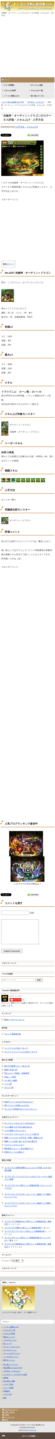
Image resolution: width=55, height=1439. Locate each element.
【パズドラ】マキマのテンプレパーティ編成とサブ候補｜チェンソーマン (28, 1195)
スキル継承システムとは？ (15, 1130)
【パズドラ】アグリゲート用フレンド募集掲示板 (24, 1231)
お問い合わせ (9, 1412)
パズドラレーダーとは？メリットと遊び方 (21, 1134)
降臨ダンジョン (9, 1337)
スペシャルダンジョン (11, 1353)
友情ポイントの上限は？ (14, 1152)
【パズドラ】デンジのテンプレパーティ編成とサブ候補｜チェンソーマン (28, 1204)
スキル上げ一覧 (37, 90)
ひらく (10, 264)
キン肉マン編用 (10, 1080)
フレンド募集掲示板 (12, 1034)
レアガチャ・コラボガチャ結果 (15, 1375)
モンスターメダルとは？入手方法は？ (19, 1123)
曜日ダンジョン (9, 1360)
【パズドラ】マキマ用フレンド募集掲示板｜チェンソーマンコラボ (28, 1186)
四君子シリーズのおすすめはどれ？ (19, 1102)
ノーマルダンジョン (10, 1357)
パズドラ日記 (8, 1384)
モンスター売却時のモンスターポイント (20, 1109)
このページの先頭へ (28, 1436)
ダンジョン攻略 (37, 85)
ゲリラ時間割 (9, 85)
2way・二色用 (10, 1077)
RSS (6, 1420)
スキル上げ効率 (10, 90)
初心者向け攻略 (9, 1381)
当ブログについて (11, 1410)
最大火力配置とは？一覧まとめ (17, 1066)
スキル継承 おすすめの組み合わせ (18, 1127)
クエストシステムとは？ (14, 1145)
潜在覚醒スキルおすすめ (12, 1368)
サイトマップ (9, 1417)
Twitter (6, 1415)
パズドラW (7, 1394)
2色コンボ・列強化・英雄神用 (16, 1073)
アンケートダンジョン (11, 1347)
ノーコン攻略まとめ (11, 96)
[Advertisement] (27, 48)
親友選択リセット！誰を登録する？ (19, 1148)
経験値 (5, 1378)
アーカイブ (6, 1261)
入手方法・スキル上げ (26, 127)
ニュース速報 (8, 1388)
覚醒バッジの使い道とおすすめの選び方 (20, 1141)
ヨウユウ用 (8, 1088)
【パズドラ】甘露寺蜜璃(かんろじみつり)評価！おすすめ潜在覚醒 (27, 1169)
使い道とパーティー (10, 1365)
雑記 (5, 1398)
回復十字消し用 (10, 1070)
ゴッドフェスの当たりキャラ (16, 1048)
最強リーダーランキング (14, 1020)
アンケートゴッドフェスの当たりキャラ (20, 1052)
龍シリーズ (7, 1344)
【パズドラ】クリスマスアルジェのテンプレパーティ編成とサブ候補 (28, 1177)
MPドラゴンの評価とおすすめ (16, 1105)
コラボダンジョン (10, 1340)
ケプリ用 (8, 1084)
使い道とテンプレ (37, 96)
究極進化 (6, 1391)
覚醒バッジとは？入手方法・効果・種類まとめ (23, 1138)
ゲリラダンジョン (10, 1350)
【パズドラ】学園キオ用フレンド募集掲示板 (22, 1228)
